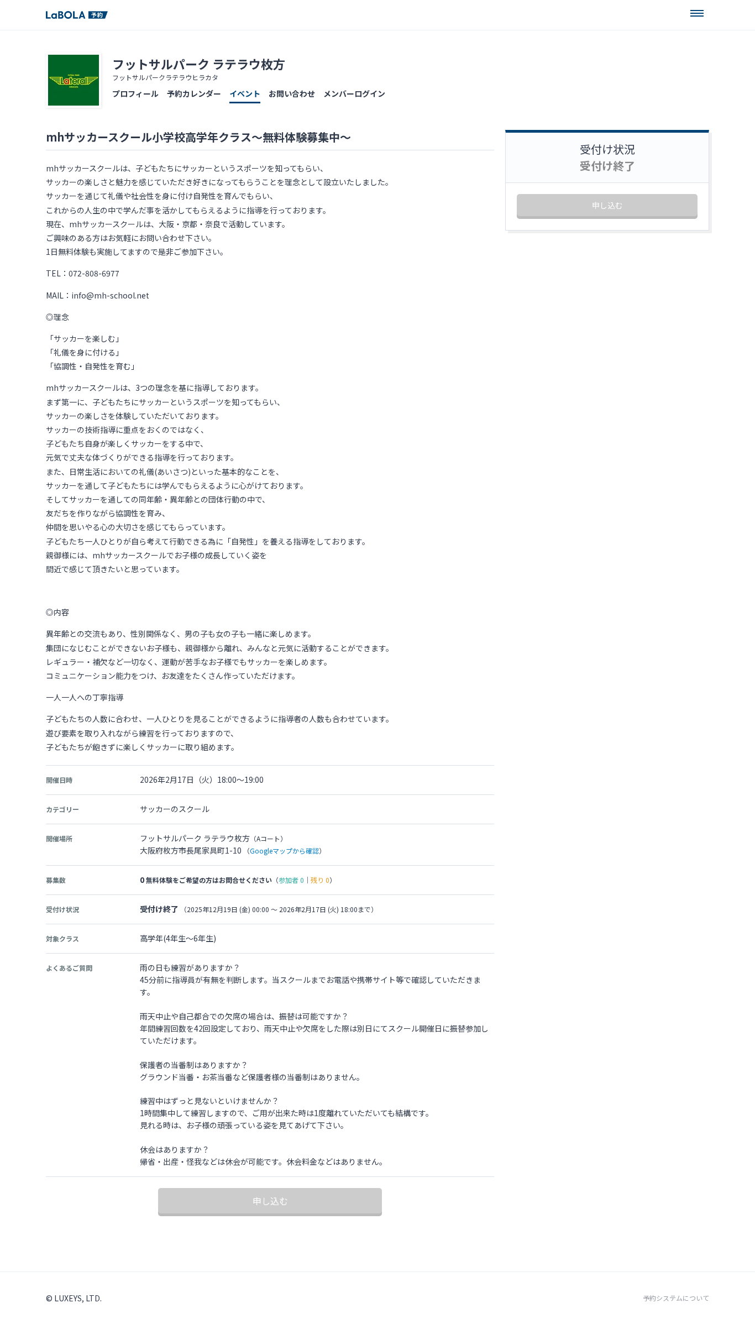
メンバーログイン (354, 93)
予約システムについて (676, 1298)
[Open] (697, 13)
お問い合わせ (292, 93)
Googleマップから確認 (284, 850)
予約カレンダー (194, 93)
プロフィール (135, 93)
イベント (244, 93)
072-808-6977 (94, 273)
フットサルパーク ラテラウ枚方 (198, 63)
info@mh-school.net (110, 295)
